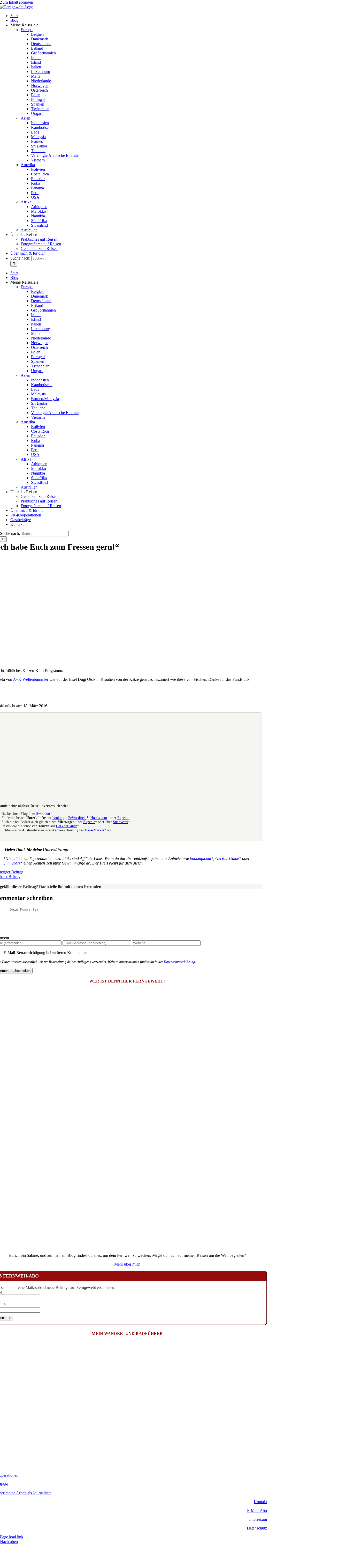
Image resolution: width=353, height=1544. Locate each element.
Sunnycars (120, 822)
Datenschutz (257, 1528)
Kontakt (260, 1501)
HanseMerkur (94, 830)
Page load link (11, 1537)
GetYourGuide (66, 826)
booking (58, 818)
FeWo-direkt (77, 818)
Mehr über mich (127, 1264)
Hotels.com (98, 818)
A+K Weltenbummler (30, 679)
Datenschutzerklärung (179, 962)
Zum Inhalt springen (16, 2)
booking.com (200, 858)
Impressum (258, 1519)
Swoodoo (43, 814)
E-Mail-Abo (257, 1510)
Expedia (123, 818)
